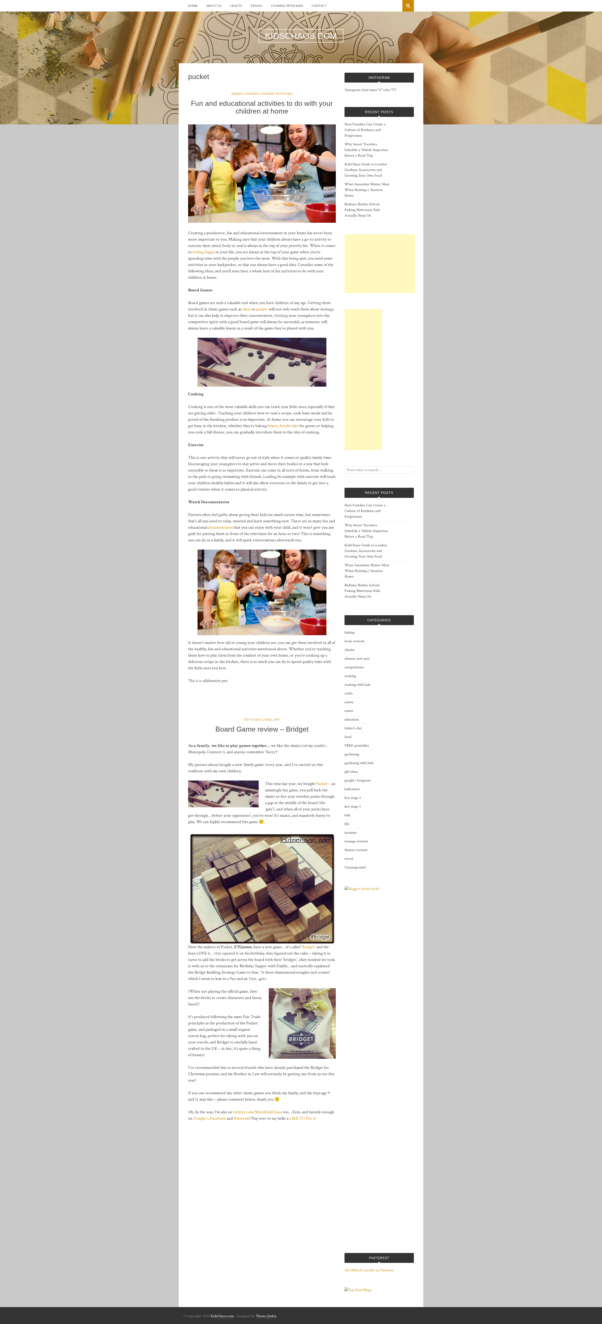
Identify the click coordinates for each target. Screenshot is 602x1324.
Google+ (201, 1118)
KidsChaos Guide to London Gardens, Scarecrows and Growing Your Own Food (366, 170)
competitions (354, 667)
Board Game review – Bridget (262, 729)
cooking (252, 94)
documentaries (220, 527)
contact (319, 6)
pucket (262, 309)
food (348, 736)
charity (350, 649)
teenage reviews (356, 841)
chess (246, 309)
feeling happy (203, 252)
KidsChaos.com (222, 1316)
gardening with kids (359, 763)
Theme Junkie (266, 1316)
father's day (353, 728)
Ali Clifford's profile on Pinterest (369, 1270)
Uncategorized (355, 867)
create (349, 702)
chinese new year (357, 658)
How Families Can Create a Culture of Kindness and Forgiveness (365, 130)
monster (351, 832)
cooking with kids (287, 6)
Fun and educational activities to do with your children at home (262, 107)
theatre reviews (356, 850)
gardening (352, 754)
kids (268, 719)
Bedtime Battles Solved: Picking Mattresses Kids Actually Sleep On (362, 210)
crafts (236, 6)
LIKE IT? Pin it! (303, 1118)
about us (214, 6)
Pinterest (241, 1118)
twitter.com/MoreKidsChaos (257, 1112)
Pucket (322, 783)
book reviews (354, 641)
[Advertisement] (380, 263)
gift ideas (351, 771)
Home (193, 6)
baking (237, 94)
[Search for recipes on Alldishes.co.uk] (358, 1290)
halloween (352, 789)
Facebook (218, 1118)
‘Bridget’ (308, 947)
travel (256, 6)
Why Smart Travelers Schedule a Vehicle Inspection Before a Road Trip (366, 150)
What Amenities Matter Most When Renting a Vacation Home (367, 190)
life (276, 719)
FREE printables (357, 745)
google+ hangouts (358, 780)
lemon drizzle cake (283, 425)
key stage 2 (253, 719)
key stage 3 (353, 806)
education (352, 719)
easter (349, 710)
